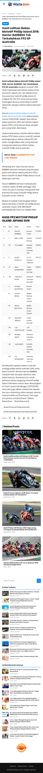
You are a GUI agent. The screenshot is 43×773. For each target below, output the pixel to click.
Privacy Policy (22, 766)
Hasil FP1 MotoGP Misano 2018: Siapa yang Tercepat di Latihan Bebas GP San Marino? (20, 529)
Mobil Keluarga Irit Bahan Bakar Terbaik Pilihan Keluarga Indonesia (24, 593)
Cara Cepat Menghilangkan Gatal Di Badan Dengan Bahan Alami (23, 721)
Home (4, 14)
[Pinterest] (33, 76)
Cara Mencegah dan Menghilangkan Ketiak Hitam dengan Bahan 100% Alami (24, 699)
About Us (13, 766)
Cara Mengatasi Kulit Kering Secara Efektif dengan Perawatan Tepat (23, 607)
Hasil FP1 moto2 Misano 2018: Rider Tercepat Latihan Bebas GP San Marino (20, 494)
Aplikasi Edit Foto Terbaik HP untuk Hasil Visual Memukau (24, 636)
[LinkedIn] (28, 76)
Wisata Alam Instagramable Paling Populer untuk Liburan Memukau (23, 628)
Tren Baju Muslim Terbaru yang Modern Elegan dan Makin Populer (24, 621)
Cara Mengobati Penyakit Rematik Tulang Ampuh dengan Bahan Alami (25, 678)
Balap (19, 14)
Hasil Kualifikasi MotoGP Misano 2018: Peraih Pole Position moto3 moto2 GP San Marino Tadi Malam (20, 458)
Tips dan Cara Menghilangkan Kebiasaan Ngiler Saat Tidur (25, 685)
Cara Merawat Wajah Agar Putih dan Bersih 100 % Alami (23, 706)
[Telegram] (24, 76)
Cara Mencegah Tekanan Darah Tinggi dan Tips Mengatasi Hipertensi (24, 692)
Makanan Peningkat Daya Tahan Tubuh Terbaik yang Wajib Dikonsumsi (24, 600)
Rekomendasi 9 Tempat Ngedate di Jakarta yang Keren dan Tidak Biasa (23, 643)
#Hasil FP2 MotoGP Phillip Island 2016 (16, 407)
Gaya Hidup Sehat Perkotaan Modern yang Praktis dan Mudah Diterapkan (23, 614)
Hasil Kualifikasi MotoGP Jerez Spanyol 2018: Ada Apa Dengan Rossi (20, 564)
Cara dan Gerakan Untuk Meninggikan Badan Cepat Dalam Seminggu (24, 735)
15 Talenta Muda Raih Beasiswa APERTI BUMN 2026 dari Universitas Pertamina (24, 714)
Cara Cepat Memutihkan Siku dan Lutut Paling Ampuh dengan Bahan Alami (24, 728)
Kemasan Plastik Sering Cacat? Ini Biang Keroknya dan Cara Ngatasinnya (25, 650)
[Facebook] (10, 76)
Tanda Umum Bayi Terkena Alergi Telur (24, 656)
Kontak (30, 766)
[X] (14, 76)
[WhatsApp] (19, 76)
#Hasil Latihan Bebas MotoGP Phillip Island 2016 (20, 412)
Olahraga (11, 14)
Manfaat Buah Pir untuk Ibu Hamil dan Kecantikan (24, 670)
